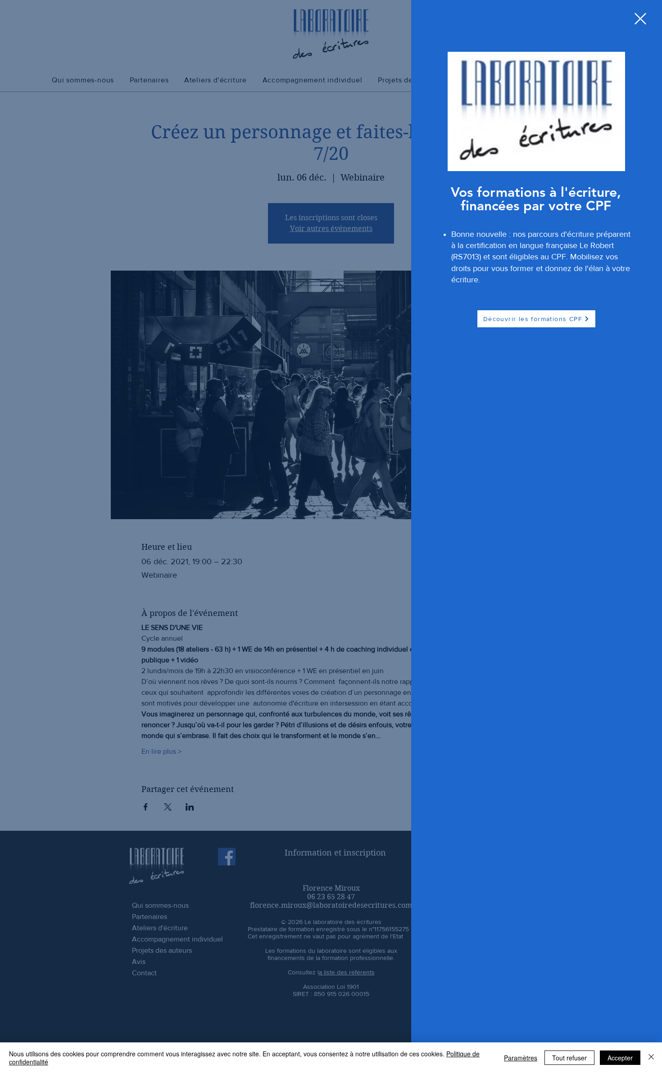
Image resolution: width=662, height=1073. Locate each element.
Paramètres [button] (520, 1057)
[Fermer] (651, 1058)
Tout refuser (569, 1057)
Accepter (620, 1057)
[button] (640, 19)
